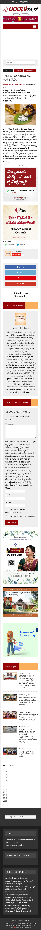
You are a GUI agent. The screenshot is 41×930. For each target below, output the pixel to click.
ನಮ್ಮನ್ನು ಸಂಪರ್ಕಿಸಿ (24, 2)
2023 (5, 780)
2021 (5, 786)
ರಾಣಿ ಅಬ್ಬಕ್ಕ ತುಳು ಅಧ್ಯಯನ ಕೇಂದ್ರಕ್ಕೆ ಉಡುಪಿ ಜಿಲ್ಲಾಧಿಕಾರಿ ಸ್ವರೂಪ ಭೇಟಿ (28, 717)
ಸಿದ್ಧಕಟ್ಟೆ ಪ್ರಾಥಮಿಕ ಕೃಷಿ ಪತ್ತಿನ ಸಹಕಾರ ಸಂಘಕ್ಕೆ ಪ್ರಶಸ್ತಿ (26, 753)
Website (8, 502)
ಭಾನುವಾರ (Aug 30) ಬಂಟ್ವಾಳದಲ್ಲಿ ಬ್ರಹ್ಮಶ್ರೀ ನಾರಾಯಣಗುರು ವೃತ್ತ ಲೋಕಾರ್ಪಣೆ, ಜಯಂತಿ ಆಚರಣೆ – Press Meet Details (27, 682)
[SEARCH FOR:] (20, 62)
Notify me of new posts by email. (21, 516)
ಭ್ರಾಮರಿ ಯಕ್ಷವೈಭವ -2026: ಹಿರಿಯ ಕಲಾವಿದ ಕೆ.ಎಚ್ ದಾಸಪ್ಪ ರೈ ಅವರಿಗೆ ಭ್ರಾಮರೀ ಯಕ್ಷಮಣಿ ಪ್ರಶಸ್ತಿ (19, 900)
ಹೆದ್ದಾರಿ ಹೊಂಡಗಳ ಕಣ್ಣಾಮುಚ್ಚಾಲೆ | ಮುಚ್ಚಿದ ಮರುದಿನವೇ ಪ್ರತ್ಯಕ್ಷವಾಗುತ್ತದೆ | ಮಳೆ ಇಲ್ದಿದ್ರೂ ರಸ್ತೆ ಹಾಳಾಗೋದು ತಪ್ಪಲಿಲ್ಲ (28, 735)
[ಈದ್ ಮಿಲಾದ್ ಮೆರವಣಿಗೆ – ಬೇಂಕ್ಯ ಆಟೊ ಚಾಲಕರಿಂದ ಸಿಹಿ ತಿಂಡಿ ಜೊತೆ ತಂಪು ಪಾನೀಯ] (10, 700)
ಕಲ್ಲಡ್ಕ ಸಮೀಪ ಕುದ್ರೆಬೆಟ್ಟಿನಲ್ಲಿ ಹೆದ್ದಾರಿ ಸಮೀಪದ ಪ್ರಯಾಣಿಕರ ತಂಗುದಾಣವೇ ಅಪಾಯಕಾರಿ (18, 908)
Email (7, 495)
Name (7, 488)
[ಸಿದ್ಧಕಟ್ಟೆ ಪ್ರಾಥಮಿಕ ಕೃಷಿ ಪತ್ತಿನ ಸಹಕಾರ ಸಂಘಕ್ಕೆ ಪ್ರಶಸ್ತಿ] (10, 753)
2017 (5, 798)
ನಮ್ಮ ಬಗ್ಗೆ (14, 2)
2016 (5, 801)
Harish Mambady (18, 85)
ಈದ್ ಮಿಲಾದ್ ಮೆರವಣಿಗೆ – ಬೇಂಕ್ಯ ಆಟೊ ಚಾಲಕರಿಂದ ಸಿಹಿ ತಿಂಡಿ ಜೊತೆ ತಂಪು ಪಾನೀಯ (28, 701)
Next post (18, 296)
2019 (5, 792)
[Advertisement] (20, 44)
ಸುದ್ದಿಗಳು (18, 70)
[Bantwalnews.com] (20, 10)
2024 (5, 777)
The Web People (24, 928)
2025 (5, 774)
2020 (5, 789)
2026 (5, 771)
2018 (5, 795)
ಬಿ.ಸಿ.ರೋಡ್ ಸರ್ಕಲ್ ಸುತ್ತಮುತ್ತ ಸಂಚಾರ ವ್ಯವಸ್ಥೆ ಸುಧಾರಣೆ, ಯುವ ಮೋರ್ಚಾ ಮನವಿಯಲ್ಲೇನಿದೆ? (19, 881)
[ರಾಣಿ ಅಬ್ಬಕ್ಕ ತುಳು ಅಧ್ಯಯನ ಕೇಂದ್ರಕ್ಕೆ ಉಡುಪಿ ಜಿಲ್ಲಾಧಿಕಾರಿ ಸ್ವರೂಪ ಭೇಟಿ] (10, 717)
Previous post (22, 293)
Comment (9, 424)
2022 (5, 783)
